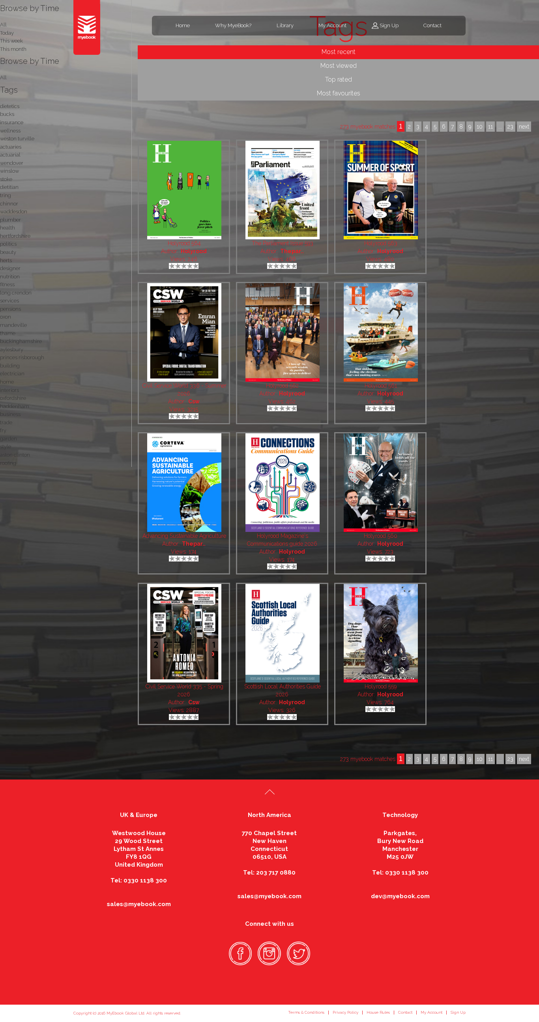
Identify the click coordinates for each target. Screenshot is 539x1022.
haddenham (14, 406)
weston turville (17, 139)
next (524, 759)
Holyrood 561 (381, 385)
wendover (11, 163)
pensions (10, 309)
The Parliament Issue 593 (282, 243)
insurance (11, 122)
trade (6, 422)
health (7, 228)
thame (7, 333)
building (10, 366)
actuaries (10, 147)
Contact (432, 25)
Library (285, 25)
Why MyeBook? (233, 25)
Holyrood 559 (381, 686)
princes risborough (22, 357)
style (5, 446)
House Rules (378, 1012)
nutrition (10, 277)
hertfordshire (15, 236)
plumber (10, 220)
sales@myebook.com (139, 904)
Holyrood (194, 251)
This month (13, 49)
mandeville (13, 325)
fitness (7, 284)
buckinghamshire (21, 341)
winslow (9, 171)
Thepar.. (292, 251)
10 (480, 759)
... (500, 759)
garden (8, 439)
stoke (6, 179)
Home (183, 25)
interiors (9, 390)
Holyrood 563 (380, 243)
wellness (10, 131)
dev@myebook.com (400, 896)
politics (8, 244)
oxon (5, 317)
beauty (8, 252)
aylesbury (11, 349)
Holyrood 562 (282, 385)
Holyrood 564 (184, 243)
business (10, 414)
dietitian (9, 187)
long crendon (16, 293)
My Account (332, 25)
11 (490, 759)
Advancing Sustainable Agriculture (184, 536)
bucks (7, 114)
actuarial (10, 155)
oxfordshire (13, 398)
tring (5, 195)
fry (3, 430)
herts (6, 260)
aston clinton (15, 455)
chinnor (9, 204)
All (3, 77)
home (7, 382)
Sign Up (389, 25)
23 (510, 759)
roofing (8, 463)
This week (11, 41)
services (9, 301)
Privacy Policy (345, 1012)
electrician (12, 374)
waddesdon (13, 211)
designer (10, 268)
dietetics (9, 106)
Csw (193, 401)
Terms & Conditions (306, 1012)
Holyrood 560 (380, 536)
